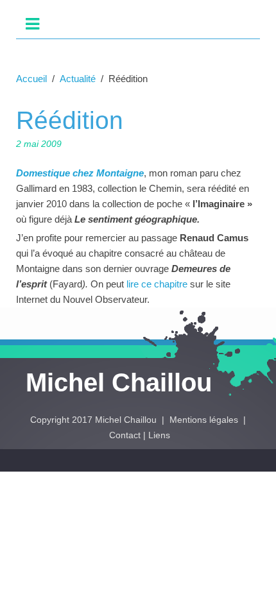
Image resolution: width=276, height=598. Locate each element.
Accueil (31, 78)
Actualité (78, 78)
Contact (125, 435)
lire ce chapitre (158, 283)
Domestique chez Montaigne (80, 172)
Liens (159, 435)
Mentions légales (205, 419)
